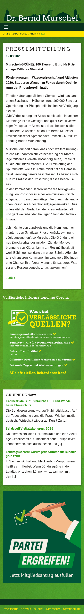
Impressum (53, 609)
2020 (43, 34)
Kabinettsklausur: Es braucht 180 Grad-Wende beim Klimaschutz (38, 403)
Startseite (11, 609)
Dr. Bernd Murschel (15, 34)
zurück (10, 277)
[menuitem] (11, 609)
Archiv (34, 34)
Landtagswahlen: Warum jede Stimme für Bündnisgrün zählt (41, 454)
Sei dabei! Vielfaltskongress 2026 (29, 428)
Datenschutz (71, 609)
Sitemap (26, 609)
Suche (38, 609)
